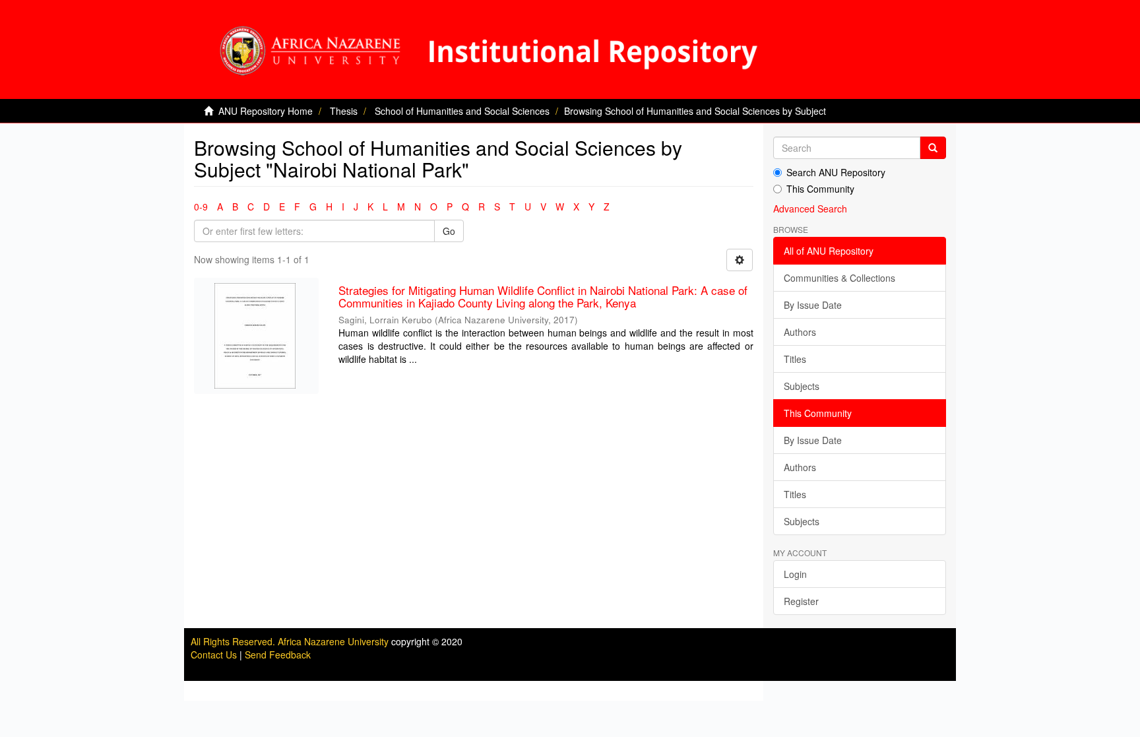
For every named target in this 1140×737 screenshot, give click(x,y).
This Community (820, 188)
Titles (795, 359)
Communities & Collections (839, 277)
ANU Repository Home (265, 110)
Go (449, 231)
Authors (800, 331)
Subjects (801, 386)
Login (795, 574)
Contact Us (214, 654)
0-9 (201, 206)
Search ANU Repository (835, 172)
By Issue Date (813, 304)
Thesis (344, 110)
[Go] (933, 148)
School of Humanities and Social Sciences (462, 110)
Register (801, 601)
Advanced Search (810, 208)
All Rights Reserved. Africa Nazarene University (291, 641)
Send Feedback (278, 654)
